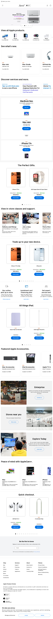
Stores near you (6, 299)
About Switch (29, 565)
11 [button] (35, 534)
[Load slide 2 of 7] (23, 26)
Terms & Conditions (42, 567)
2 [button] (24, 204)
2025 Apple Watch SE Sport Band (39, 189)
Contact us (39, 397)
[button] (2, 5)
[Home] (22, 5)
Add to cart (15, 527)
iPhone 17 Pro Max (15, 266)
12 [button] (37, 534)
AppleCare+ (17, 571)
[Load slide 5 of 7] (28, 26)
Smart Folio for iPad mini (16, 329)
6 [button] (29, 281)
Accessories (6, 577)
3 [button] (26, 204)
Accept (26, 615)
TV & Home (5, 575)
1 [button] (22, 204)
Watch (4, 571)
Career (28, 569)
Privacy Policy (41, 565)
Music (4, 573)
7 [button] (31, 281)
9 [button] (31, 534)
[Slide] (26, 17)
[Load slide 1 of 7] (21, 26)
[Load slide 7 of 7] (32, 26)
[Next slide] (52, 37)
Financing (17, 567)
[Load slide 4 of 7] (26, 26)
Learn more (26, 299)
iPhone (4, 569)
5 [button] (30, 204)
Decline (42, 615)
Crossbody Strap (39, 518)
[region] (26, 17)
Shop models (16, 197)
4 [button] (28, 204)
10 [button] (33, 534)
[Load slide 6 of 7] (30, 26)
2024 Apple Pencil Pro (39, 329)
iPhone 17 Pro (16, 189)
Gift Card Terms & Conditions (42, 570)
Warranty (40, 574)
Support (17, 565)
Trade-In (17, 569)
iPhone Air (39, 266)
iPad (4, 567)
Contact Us (29, 567)
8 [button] (33, 281)
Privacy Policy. (27, 611)
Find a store (13, 422)
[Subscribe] (36, 548)
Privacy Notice (37, 551)
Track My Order (29, 571)
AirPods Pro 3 (16, 518)
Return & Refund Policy (43, 572)
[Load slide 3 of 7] (25, 26)
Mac (4, 565)
